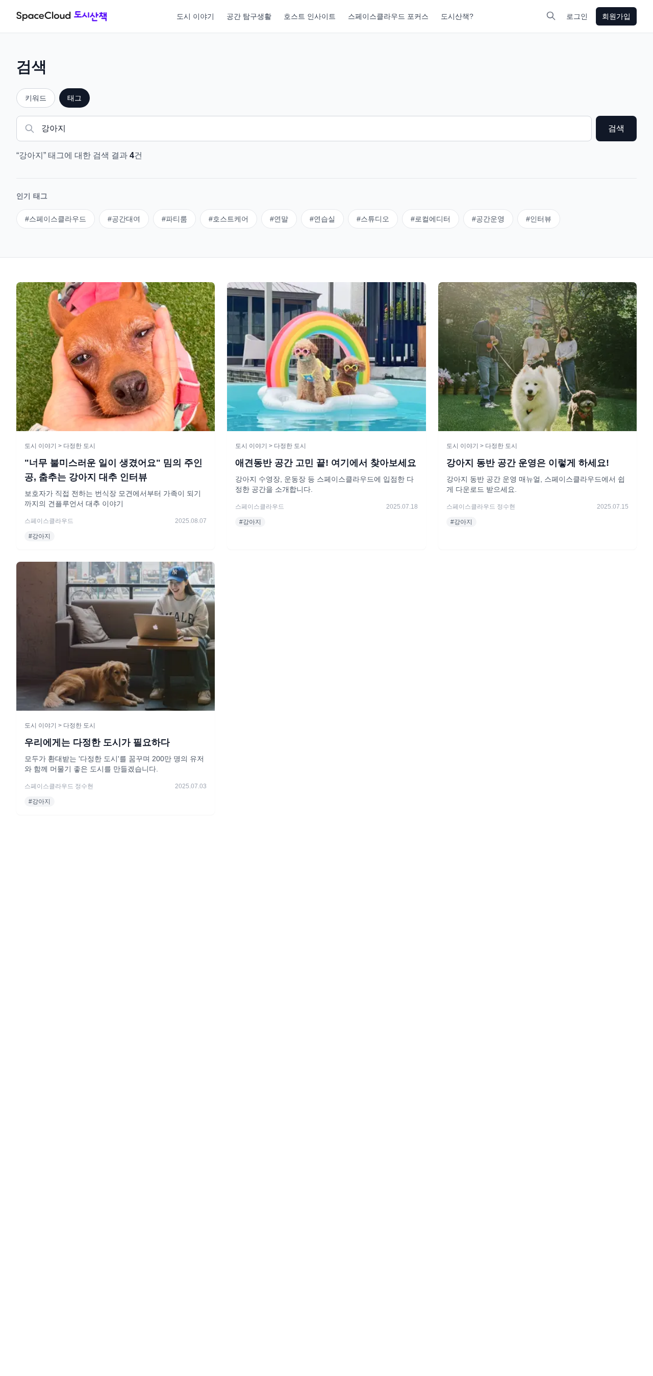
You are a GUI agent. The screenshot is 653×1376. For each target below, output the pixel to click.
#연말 (279, 219)
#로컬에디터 (430, 219)
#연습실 (322, 219)
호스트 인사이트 (310, 16)
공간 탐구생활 (249, 16)
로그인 (577, 16)
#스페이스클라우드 (55, 219)
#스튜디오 (373, 219)
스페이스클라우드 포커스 (388, 16)
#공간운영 (488, 219)
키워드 (35, 98)
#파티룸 (174, 219)
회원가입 (616, 16)
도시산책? (457, 16)
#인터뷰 (538, 219)
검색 (616, 128)
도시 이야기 (195, 16)
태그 (74, 98)
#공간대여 (124, 219)
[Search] (551, 16)
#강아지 (40, 536)
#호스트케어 (228, 219)
